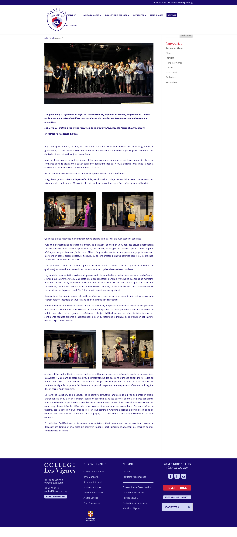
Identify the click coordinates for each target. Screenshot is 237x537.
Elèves (169, 53)
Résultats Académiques (134, 476)
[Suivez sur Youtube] (183, 476)
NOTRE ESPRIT (70, 15)
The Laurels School (93, 492)
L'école (169, 67)
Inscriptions (177, 487)
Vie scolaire (171, 81)
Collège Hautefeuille (94, 471)
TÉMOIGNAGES (156, 15)
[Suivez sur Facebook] (170, 476)
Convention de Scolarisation (137, 487)
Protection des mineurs (135, 503)
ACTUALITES (138, 15)
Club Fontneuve (92, 503)
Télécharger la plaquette (177, 497)
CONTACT (172, 15)
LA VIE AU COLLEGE (91, 15)
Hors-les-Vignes (174, 62)
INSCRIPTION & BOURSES (116, 15)
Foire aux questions (55, 496)
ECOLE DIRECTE (70, 25)
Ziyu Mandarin (91, 476)
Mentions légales (131, 508)
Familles (170, 57)
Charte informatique (133, 492)
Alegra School (91, 497)
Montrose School (92, 487)
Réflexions (171, 77)
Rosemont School (92, 482)
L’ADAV (126, 471)
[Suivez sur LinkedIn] (177, 476)
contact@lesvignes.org (56, 491)
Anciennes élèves (174, 48)
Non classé (58, 38)
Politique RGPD (130, 497)
